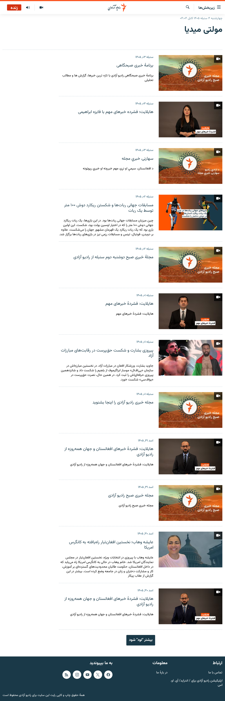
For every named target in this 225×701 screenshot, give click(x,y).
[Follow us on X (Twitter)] (98, 674)
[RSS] (66, 674)
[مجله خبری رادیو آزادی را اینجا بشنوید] (190, 410)
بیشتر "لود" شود (140, 640)
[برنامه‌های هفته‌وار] (27, 7)
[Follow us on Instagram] (77, 674)
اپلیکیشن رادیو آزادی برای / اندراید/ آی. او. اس (196, 683)
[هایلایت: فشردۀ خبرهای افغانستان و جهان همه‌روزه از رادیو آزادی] (190, 456)
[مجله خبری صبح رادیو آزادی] (190, 503)
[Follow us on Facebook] (108, 674)
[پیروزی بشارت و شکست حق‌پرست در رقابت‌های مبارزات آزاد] (190, 358)
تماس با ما (215, 672)
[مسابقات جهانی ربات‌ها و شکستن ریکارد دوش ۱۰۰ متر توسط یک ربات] (190, 212)
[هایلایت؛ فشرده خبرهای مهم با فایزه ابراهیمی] (190, 119)
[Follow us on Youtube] (87, 674)
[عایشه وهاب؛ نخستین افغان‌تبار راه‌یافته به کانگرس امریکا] (190, 549)
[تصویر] (41, 7)
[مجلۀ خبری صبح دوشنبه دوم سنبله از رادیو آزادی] (190, 265)
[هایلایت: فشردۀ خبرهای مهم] (190, 311)
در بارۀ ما (161, 672)
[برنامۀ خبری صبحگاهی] (190, 73)
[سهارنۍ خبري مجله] (190, 166)
